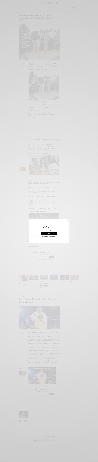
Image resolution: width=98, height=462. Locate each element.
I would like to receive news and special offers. (49, 236)
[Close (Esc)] (67, 221)
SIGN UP (49, 233)
